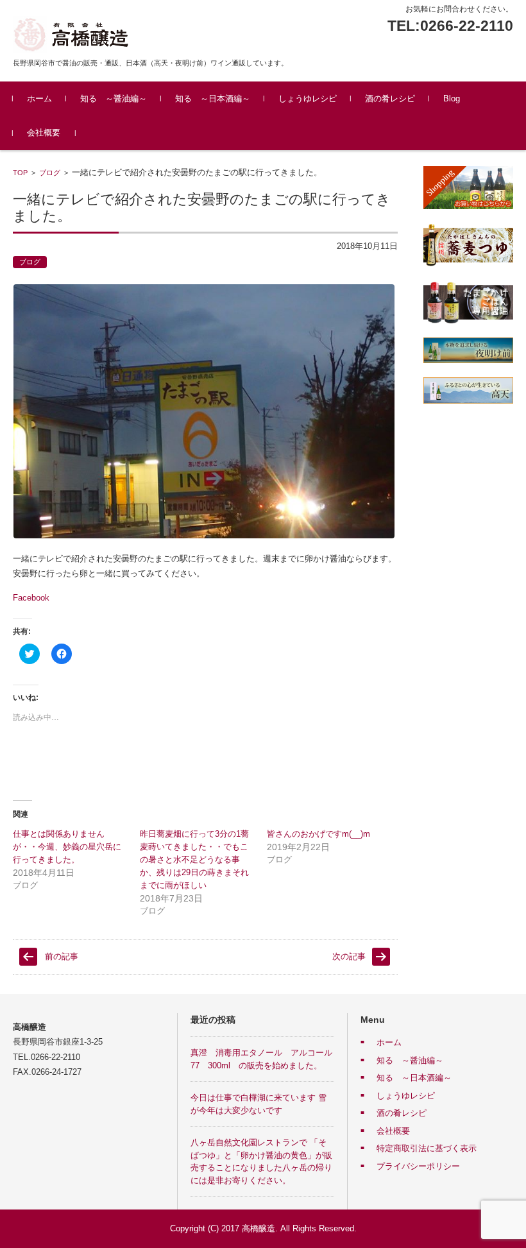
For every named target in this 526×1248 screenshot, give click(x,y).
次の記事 (349, 956)
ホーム (39, 98)
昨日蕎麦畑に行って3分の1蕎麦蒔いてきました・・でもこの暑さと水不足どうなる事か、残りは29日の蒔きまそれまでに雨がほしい (194, 859)
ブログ (49, 172)
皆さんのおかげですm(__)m (318, 834)
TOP (20, 172)
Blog (451, 98)
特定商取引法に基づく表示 (427, 1148)
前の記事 (61, 956)
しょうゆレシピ (307, 98)
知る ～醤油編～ (113, 98)
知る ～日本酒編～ (212, 98)
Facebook (31, 598)
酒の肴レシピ (390, 98)
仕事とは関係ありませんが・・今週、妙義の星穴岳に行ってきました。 (67, 846)
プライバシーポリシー (418, 1166)
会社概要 (43, 132)
